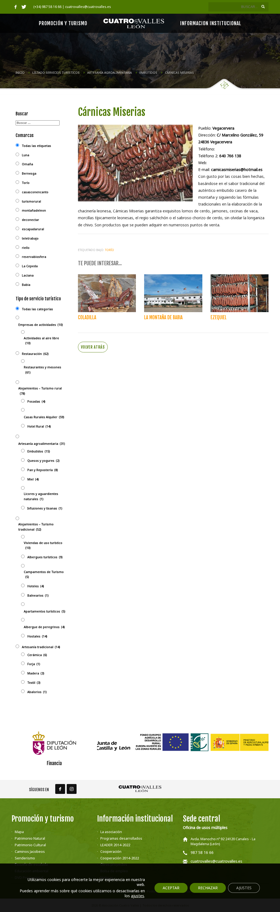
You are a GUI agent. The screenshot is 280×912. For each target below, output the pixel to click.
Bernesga (29, 173)
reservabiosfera (34, 257)
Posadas (36, 401)
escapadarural (33, 229)
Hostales (37, 636)
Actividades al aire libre (41, 340)
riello (26, 248)
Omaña (27, 164)
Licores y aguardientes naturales (41, 496)
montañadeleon (34, 210)
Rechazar (208, 887)
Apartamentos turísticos (44, 611)
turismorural (31, 201)
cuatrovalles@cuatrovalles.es (216, 861)
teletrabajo (30, 238)
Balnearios (38, 595)
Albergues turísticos (45, 557)
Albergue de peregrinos (44, 627)
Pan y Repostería (42, 470)
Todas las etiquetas (36, 146)
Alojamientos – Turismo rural (40, 390)
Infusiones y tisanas (44, 508)
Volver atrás (93, 347)
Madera (35, 673)
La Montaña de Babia (163, 317)
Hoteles (35, 586)
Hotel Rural (39, 426)
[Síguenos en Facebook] (60, 789)
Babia (26, 285)
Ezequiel (219, 317)
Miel (33, 479)
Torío (109, 250)
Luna (25, 155)
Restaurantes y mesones (42, 369)
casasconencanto (35, 192)
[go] (263, 6)
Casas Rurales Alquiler (44, 417)
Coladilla (87, 317)
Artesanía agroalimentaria (41, 443)
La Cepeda (30, 266)
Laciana (28, 275)
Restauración (35, 354)
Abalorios (37, 692)
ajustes (137, 895)
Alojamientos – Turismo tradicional (36, 526)
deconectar (30, 220)
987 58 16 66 (202, 852)
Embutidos (38, 451)
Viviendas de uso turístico (43, 545)
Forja (33, 664)
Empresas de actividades (40, 325)
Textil (33, 682)
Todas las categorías (37, 309)
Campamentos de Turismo (44, 574)
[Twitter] (24, 7)
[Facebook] (15, 7)
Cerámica (37, 655)
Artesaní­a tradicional (41, 647)
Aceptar (171, 887)
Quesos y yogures (43, 460)
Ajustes (244, 887)
